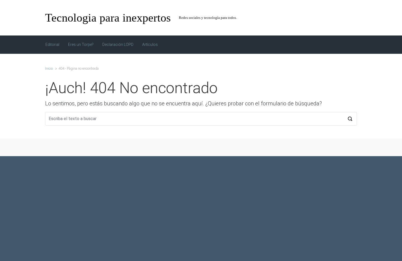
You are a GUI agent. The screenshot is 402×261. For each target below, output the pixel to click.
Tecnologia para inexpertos (108, 17)
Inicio (49, 68)
